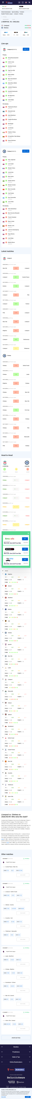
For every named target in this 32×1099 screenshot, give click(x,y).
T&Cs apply (25, 542)
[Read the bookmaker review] (9, 539)
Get (25, 538)
